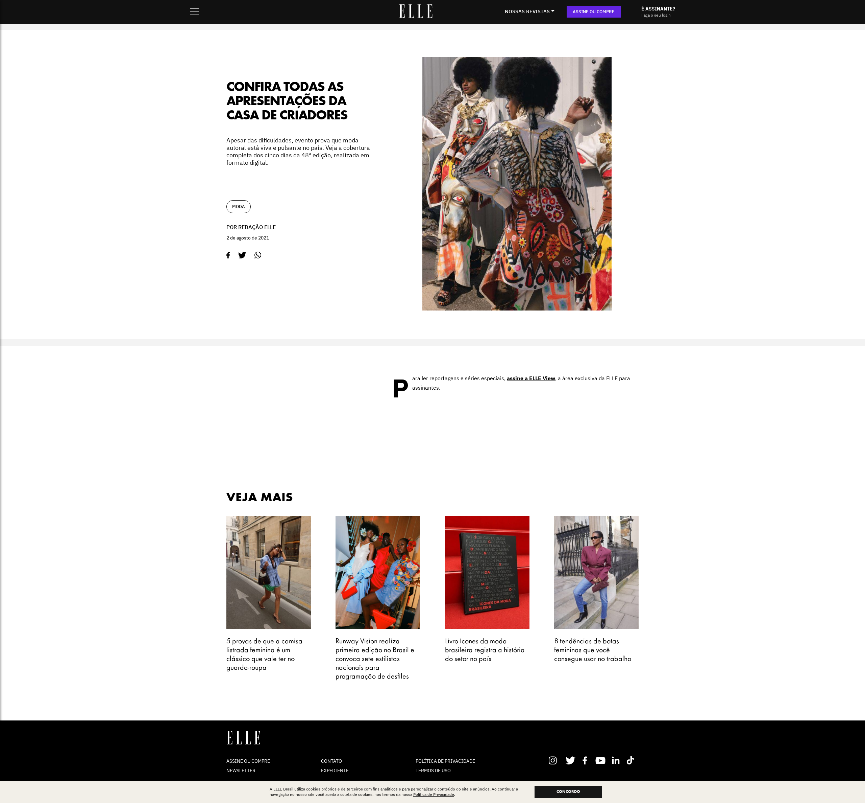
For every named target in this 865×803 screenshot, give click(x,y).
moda (238, 206)
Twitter (571, 760)
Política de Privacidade (433, 794)
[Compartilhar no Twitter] (242, 255)
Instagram (556, 760)
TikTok (632, 760)
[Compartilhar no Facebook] (228, 255)
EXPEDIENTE (335, 770)
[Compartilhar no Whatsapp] (258, 255)
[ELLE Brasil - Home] (415, 16)
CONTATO (331, 761)
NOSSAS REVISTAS (527, 11)
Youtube (601, 760)
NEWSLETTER (240, 770)
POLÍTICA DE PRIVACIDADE (445, 761)
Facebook (586, 760)
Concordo (568, 792)
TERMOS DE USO (433, 770)
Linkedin (616, 760)
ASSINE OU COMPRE (594, 12)
